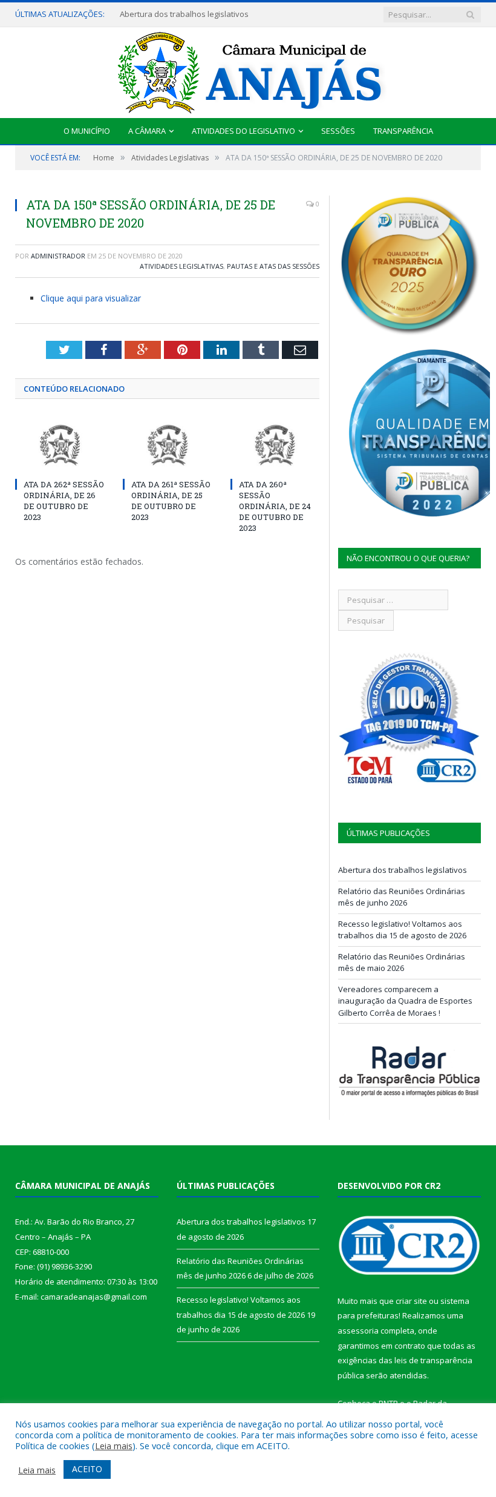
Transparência (403, 130)
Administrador (58, 255)
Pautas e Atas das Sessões (273, 266)
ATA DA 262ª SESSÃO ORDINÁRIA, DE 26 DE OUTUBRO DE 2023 (64, 501)
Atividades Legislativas (181, 266)
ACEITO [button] (87, 1469)
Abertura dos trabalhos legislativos (184, 14)
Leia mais (113, 1445)
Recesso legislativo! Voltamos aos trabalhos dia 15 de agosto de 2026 (402, 929)
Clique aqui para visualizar (91, 298)
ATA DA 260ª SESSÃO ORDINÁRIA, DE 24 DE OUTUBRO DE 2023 (275, 506)
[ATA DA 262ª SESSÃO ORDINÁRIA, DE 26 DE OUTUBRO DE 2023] (60, 445)
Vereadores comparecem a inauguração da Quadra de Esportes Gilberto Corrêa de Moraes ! (405, 1001)
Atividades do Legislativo (243, 130)
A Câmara (147, 130)
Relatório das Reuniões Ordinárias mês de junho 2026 (401, 897)
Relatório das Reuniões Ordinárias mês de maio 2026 (401, 962)
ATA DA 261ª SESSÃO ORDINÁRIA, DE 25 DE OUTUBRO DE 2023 (170, 501)
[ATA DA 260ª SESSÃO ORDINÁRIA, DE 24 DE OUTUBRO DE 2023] (275, 445)
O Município (87, 130)
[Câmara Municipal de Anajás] (248, 69)
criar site (411, 1300)
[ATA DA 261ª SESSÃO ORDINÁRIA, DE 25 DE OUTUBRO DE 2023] (167, 445)
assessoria (358, 1330)
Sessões (338, 130)
